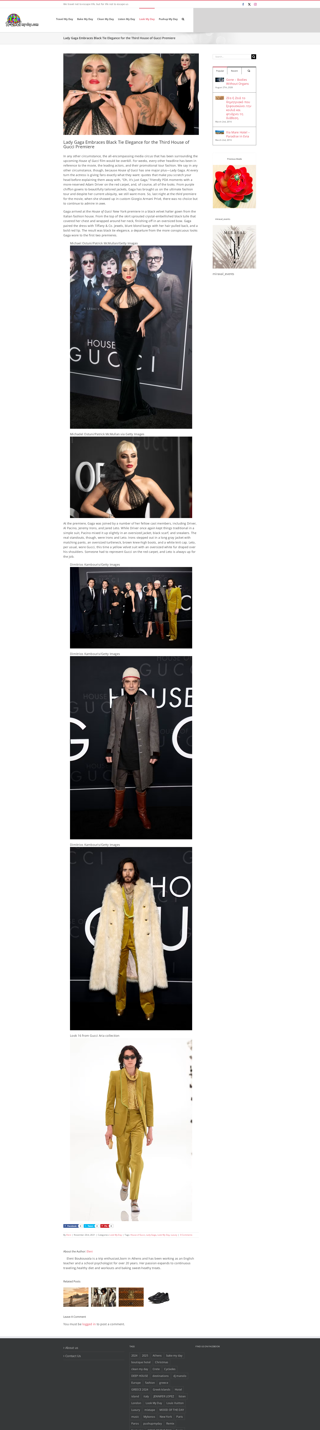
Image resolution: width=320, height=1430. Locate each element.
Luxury (174, 1234)
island (135, 1396)
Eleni (68, 1234)
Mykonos (149, 1417)
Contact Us (73, 1356)
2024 (134, 1355)
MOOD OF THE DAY (172, 1410)
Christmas (161, 1362)
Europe (136, 1383)
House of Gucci (137, 1234)
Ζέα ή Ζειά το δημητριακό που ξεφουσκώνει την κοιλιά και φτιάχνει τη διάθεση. (238, 108)
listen (182, 1396)
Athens (157, 1355)
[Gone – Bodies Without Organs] (219, 80)
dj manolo (179, 1376)
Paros (135, 1423)
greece (163, 1383)
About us (71, 1348)
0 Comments (186, 1234)
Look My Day (116, 1234)
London (136, 1403)
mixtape (149, 1410)
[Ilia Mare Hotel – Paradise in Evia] (219, 133)
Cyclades (170, 1369)
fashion (150, 1383)
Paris (179, 1417)
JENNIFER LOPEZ (164, 1396)
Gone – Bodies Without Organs (237, 82)
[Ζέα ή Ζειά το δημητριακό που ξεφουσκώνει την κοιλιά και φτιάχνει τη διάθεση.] (219, 98)
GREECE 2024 (139, 1389)
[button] (183, 19)
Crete (156, 1369)
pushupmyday (152, 1423)
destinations (160, 1376)
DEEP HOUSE (139, 1376)
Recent (234, 70)
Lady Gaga (151, 1234)
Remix (170, 1423)
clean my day (139, 1369)
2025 (145, 1355)
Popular (220, 70)
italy (146, 1396)
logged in (89, 1324)
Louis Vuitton (175, 1403)
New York (166, 1417)
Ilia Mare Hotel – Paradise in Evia (238, 134)
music (135, 1417)
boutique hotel (141, 1362)
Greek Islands (161, 1389)
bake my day (174, 1355)
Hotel (178, 1389)
